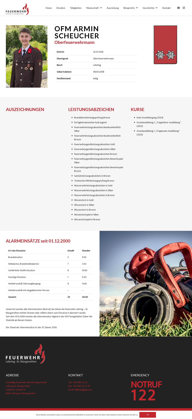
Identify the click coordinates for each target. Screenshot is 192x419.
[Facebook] (178, 7)
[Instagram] (183, 7)
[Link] (17, 9)
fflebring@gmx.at (83, 390)
